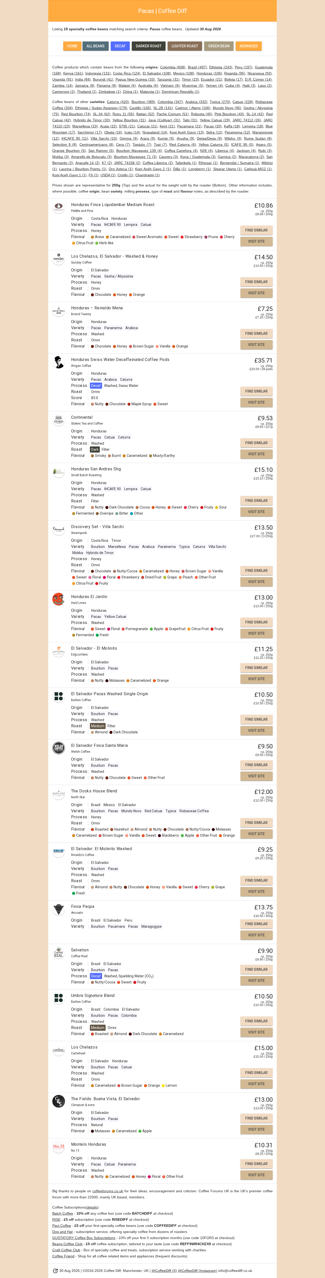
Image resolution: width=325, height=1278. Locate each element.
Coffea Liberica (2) (158, 163)
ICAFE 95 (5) (242, 144)
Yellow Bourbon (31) (129, 120)
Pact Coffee (61, 1226)
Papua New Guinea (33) (135, 79)
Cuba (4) (232, 85)
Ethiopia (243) (220, 67)
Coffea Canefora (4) (181, 151)
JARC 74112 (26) (247, 120)
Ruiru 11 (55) (123, 114)
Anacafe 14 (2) (87, 163)
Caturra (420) (118, 102)
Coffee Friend (63, 1256)
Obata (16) (113, 132)
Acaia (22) (108, 126)
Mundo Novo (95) (227, 108)
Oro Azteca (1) (121, 169)
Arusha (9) (185, 138)
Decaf (120, 46)
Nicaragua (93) (260, 73)
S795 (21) (127, 126)
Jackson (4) (246, 151)
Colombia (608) (173, 67)
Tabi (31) (190, 120)
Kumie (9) (166, 138)
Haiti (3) (249, 85)
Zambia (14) (62, 85)
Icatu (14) (132, 132)
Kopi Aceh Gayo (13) (187, 132)
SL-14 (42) (255, 114)
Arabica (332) (196, 102)
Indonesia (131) (98, 73)
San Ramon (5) (101, 151)
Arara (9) (147, 138)
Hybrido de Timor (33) (91, 120)
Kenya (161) (73, 73)
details (92, 1207)
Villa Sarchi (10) (104, 138)
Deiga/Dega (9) (209, 138)
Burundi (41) (103, 79)
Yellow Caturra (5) (214, 144)
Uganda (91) (62, 79)
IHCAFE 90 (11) (74, 138)
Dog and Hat (62, 1232)
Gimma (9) (128, 138)
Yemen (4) (214, 85)
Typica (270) (220, 102)
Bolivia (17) (233, 79)
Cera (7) (123, 144)
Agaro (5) (264, 144)
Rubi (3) (265, 151)
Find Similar (256, 230)
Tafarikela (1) (186, 163)
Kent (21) (167, 126)
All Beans (96, 46)
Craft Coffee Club (66, 1250)
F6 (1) (94, 175)
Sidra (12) (214, 132)
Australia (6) (148, 85)
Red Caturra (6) (182, 144)
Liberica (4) (224, 151)
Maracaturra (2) (251, 157)
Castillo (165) (140, 108)
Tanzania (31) (168, 79)
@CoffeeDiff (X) (164, 1271)
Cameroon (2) (63, 92)
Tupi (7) (160, 144)
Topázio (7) (142, 144)
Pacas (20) (213, 126)
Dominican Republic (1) (180, 92)
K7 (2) (107, 163)
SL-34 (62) (101, 114)
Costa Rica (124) (126, 73)
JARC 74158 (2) (127, 163)
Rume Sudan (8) (258, 138)
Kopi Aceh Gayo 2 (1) (153, 169)
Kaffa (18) (232, 126)
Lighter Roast (185, 46)
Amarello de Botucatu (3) (91, 157)
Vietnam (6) (170, 85)
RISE (56, 1219)
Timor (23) (190, 79)
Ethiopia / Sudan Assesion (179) (101, 108)
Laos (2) (265, 85)
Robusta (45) (201, 114)
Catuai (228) (243, 102)
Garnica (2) (227, 157)
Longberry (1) (199, 169)
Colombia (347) (170, 102)
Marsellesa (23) (85, 126)
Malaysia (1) (150, 92)
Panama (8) (106, 85)
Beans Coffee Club (67, 1244)
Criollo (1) (125, 175)
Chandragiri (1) (147, 175)
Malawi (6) (127, 85)
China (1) (130, 92)
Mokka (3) (60, 157)
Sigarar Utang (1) (227, 169)
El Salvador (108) (157, 73)
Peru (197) (244, 67)
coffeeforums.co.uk (107, 1191)
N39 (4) (206, 151)
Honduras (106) (209, 73)
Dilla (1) (179, 169)
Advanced (249, 46)
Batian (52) (145, 114)
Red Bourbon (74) (76, 114)
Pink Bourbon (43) (229, 114)
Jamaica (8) (84, 85)
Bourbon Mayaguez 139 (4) (139, 151)
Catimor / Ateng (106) (192, 108)
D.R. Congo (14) (258, 79)
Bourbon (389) (143, 102)
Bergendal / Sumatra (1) (239, 163)
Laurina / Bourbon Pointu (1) (82, 169)
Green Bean (219, 46)
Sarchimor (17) (89, 132)
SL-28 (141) (163, 108)
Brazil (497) (197, 67)
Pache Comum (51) (173, 114)
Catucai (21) (147, 126)
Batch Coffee (62, 1213)
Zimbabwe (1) (110, 92)
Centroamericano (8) (96, 144)
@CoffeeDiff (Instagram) (197, 1271)
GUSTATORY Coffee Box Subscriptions (83, 1238)
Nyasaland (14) (154, 132)
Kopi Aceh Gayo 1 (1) (69, 175)
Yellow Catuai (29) (215, 120)
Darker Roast (148, 46)
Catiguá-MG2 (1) (258, 169)
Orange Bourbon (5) (69, 151)
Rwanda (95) (234, 73)
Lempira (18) (252, 126)
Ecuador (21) (211, 79)
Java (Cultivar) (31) (164, 120)
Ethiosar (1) (208, 163)
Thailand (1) (86, 92)
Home (72, 46)
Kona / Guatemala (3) (198, 157)
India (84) (83, 79)
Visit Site (256, 241)
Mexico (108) (183, 73)
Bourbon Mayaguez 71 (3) (135, 157)
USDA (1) (108, 175)
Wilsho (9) (232, 138)
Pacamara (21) (189, 126)
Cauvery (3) (168, 157)
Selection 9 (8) (64, 144)
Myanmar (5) (192, 85)
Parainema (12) (237, 132)
